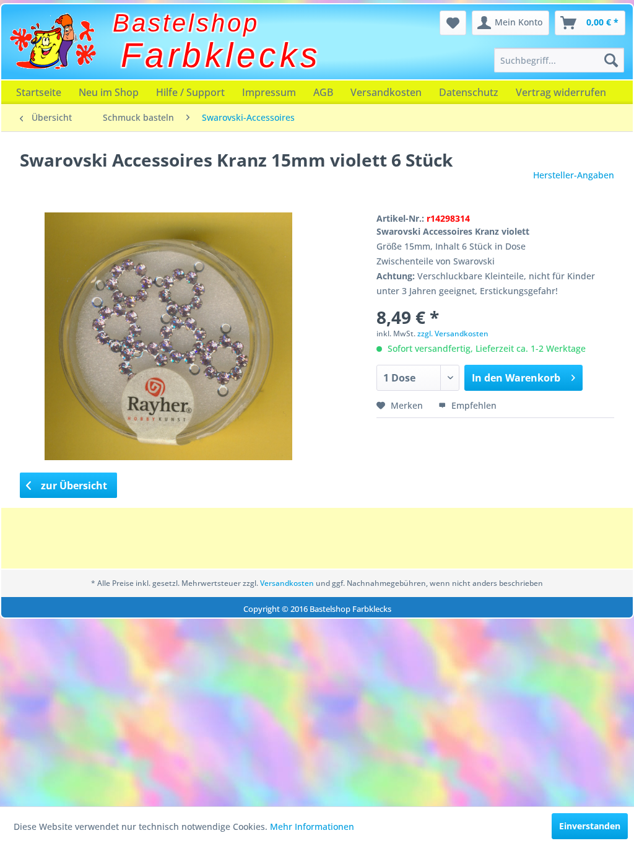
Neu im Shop (109, 92)
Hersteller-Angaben (573, 175)
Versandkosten (386, 92)
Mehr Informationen (312, 826)
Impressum (269, 92)
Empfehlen (473, 405)
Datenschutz (468, 92)
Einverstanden (589, 826)
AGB (323, 92)
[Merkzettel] (453, 23)
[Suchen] (611, 60)
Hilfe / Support (190, 92)
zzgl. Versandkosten (453, 333)
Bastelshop (186, 23)
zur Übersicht (72, 485)
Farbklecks (221, 55)
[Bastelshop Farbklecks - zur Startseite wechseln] (52, 41)
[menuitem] (559, 60)
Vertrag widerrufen (561, 92)
